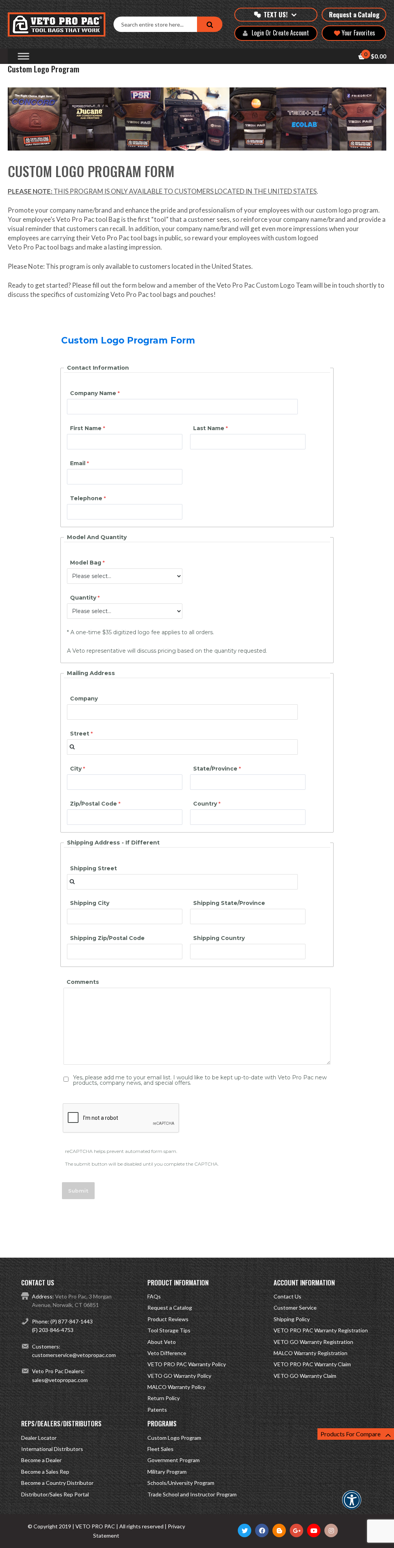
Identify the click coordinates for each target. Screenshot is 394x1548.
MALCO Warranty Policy (176, 1387)
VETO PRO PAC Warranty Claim (312, 1364)
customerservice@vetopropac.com (74, 1355)
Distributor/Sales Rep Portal (55, 1494)
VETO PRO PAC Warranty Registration (321, 1330)
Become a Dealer (41, 1460)
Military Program (167, 1471)
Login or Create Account (280, 33)
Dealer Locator (39, 1437)
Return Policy (163, 1398)
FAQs (154, 1296)
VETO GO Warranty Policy (179, 1375)
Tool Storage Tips (168, 1330)
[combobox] (155, 24)
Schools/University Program (180, 1482)
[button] (351, 1505)
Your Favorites (357, 32)
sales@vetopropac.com (60, 1380)
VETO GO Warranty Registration (313, 1342)
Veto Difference (166, 1353)
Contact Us (287, 1296)
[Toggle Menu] (23, 56)
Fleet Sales (160, 1449)
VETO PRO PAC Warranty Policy (186, 1364)
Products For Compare (351, 1433)
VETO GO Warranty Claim (305, 1375)
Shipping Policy (292, 1319)
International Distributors (52, 1449)
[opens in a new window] (244, 1530)
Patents (157, 1409)
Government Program (173, 1460)
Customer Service (295, 1307)
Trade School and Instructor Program (192, 1494)
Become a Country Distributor (57, 1482)
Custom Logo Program (174, 1437)
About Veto (161, 1342)
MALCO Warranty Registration (310, 1353)
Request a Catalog (354, 14)
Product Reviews (168, 1319)
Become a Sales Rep (45, 1471)
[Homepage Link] (61, 24)
